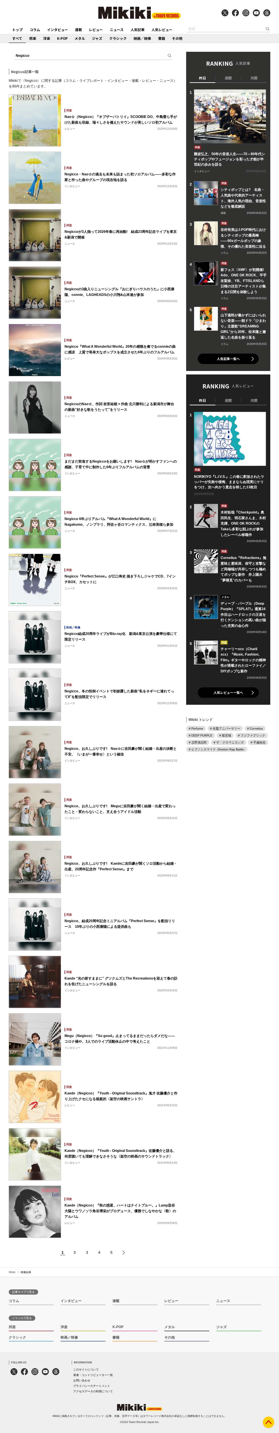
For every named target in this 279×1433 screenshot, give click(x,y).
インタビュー (57, 29)
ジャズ (97, 38)
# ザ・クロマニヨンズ (229, 742)
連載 (78, 29)
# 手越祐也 (258, 742)
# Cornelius (255, 728)
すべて (17, 38)
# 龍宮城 (225, 735)
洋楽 (46, 38)
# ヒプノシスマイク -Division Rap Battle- (217, 749)
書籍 (161, 38)
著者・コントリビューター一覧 (93, 1375)
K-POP (62, 38)
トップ (17, 29)
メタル (80, 38)
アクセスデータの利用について (93, 1391)
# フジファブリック (251, 735)
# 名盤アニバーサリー (225, 728)
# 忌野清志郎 (198, 742)
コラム (35, 29)
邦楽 (32, 38)
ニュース (117, 29)
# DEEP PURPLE (200, 735)
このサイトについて (86, 1369)
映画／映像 (142, 38)
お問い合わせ (81, 1380)
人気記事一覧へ (228, 358)
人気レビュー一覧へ (228, 692)
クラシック (118, 38)
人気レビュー (161, 29)
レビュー (96, 29)
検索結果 (26, 1272)
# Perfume (196, 728)
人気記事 (138, 29)
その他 (177, 38)
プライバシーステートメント (91, 1385)
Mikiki (12, 1272)
